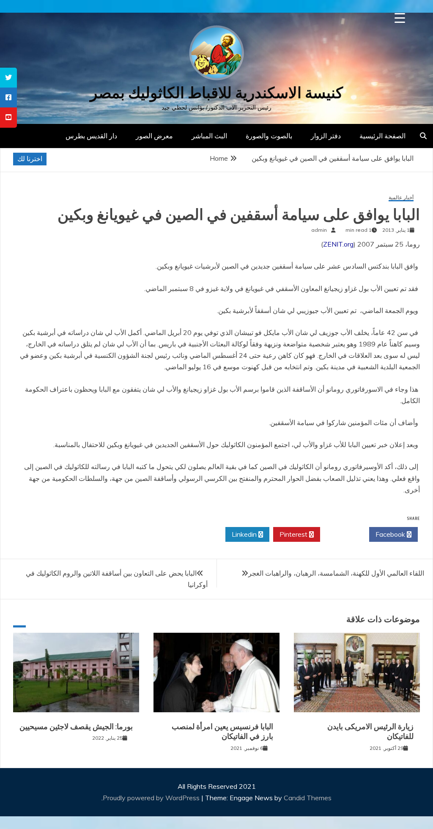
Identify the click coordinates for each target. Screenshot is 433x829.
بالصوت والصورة (269, 136)
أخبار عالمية (401, 197)
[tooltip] (8, 78)
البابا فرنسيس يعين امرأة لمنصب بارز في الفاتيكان (222, 731)
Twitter (342, 534)
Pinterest (294, 534)
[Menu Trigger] (399, 18)
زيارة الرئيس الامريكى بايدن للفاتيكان (370, 731)
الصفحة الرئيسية (382, 136)
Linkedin (245, 534)
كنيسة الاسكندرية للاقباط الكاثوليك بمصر (216, 93)
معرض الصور (154, 136)
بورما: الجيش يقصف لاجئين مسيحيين (76, 727)
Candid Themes (308, 797)
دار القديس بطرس (91, 136)
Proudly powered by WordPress (152, 797)
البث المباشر (209, 136)
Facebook (391, 534)
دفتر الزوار (326, 136)
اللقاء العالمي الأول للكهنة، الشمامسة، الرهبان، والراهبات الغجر (336, 573)
